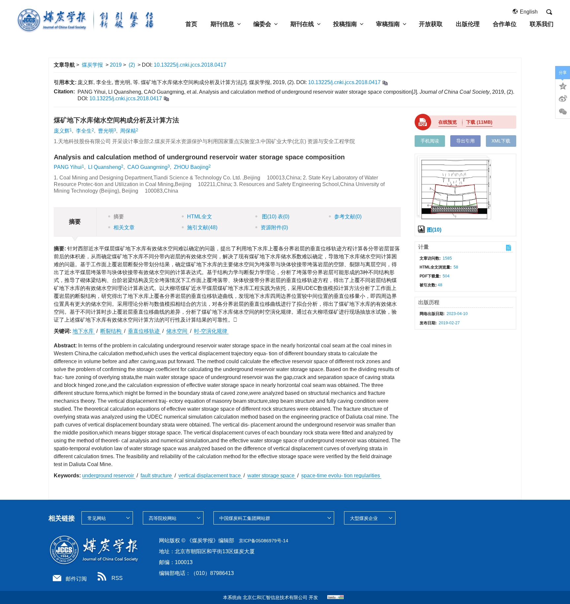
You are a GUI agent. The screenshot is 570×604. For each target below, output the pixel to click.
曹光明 (106, 131)
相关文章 (124, 227)
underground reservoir (108, 475)
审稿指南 (388, 24)
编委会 (262, 24)
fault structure (157, 475)
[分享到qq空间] (562, 85)
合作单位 (505, 24)
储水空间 (177, 331)
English (529, 12)
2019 (116, 65)
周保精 (128, 131)
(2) (132, 65)
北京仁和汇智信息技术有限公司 (275, 597)
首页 (191, 24)
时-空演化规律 (211, 331)
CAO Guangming (147, 167)
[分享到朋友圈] (562, 112)
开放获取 (431, 24)
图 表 (275, 216)
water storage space (271, 475)
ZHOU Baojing (191, 167)
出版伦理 (468, 24)
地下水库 (84, 331)
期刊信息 (222, 24)
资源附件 (274, 227)
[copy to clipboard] (166, 98)
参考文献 (348, 216)
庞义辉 (62, 131)
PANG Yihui (68, 167)
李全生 (84, 131)
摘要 (118, 216)
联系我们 (542, 24)
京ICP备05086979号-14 (263, 540)
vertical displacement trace (210, 475)
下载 (479, 122)
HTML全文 (199, 216)
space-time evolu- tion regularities (341, 475)
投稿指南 (345, 24)
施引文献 (202, 227)
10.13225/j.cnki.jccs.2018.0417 (190, 65)
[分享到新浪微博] (562, 98)
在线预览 (447, 122)
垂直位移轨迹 (144, 331)
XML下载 (500, 140)
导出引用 (465, 140)
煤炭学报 (92, 65)
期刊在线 (302, 24)
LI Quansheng (104, 167)
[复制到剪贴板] (385, 82)
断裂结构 (111, 331)
